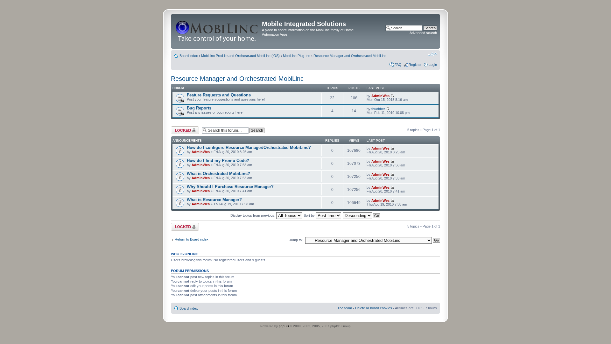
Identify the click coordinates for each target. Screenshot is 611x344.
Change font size (432, 54)
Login (433, 65)
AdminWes (380, 96)
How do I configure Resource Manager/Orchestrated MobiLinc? (249, 147)
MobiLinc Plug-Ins (296, 56)
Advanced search (423, 33)
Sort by (310, 215)
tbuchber (378, 109)
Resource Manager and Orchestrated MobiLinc (349, 56)
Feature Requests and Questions (219, 95)
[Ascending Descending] (362, 215)
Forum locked (181, 128)
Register (415, 65)
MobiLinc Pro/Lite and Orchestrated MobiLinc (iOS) (240, 56)
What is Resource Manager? (214, 199)
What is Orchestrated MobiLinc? (218, 173)
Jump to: (296, 240)
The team (344, 308)
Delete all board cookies (373, 308)
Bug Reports (199, 108)
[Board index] (217, 31)
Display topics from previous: (253, 215)
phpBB (284, 326)
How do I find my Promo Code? (218, 160)
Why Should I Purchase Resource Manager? (230, 186)
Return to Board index (191, 239)
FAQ (398, 65)
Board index (188, 56)
